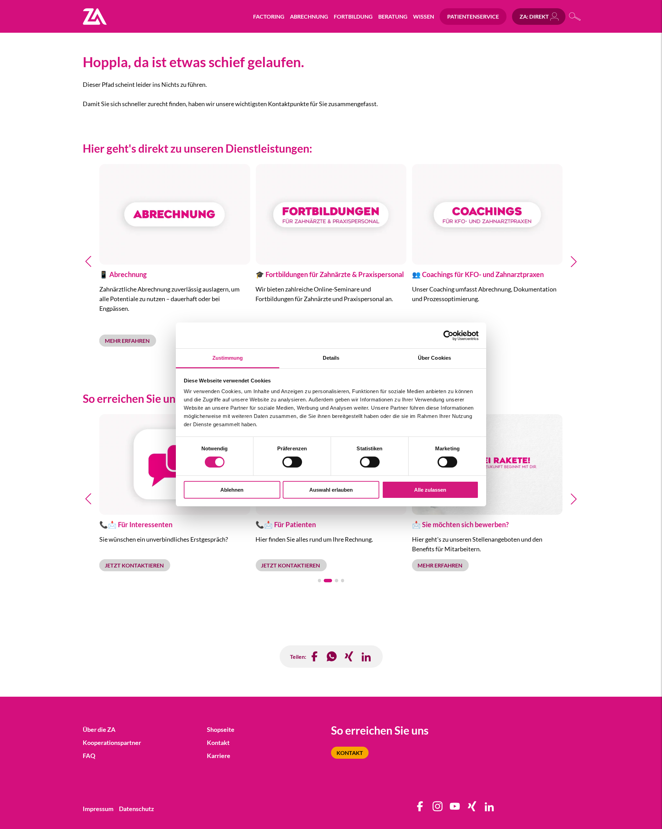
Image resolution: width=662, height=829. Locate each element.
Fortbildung (353, 16)
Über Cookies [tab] (434, 358)
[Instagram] (438, 808)
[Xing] (472, 808)
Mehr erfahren (128, 340)
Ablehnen (231, 490)
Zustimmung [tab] (227, 358)
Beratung (393, 16)
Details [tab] (331, 358)
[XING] (349, 656)
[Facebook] (315, 656)
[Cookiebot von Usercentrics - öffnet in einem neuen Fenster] (448, 335)
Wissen (423, 16)
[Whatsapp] (332, 656)
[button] (88, 261)
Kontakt (350, 752)
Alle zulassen (430, 490)
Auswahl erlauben (331, 490)
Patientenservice (473, 16)
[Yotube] (455, 808)
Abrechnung (309, 16)
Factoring (268, 16)
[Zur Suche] (575, 16)
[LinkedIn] (366, 656)
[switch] (292, 462)
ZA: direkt (534, 16)
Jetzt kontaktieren (135, 565)
